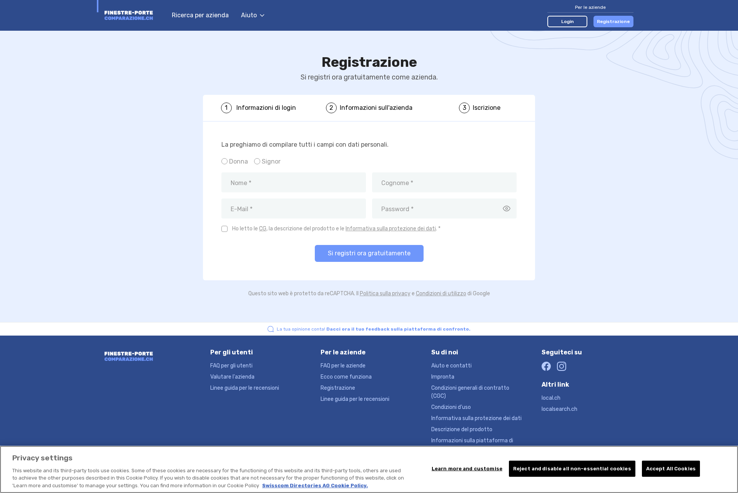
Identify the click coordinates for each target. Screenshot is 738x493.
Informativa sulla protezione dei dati (391, 228)
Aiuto (249, 15)
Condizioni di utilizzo (441, 293)
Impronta (442, 377)
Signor (271, 161)
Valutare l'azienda (232, 377)
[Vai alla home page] (134, 15)
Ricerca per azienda (200, 15)
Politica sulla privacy (385, 293)
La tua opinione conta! (373, 329)
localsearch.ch (559, 409)
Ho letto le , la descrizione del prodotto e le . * (336, 228)
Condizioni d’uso (451, 407)
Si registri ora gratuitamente (369, 253)
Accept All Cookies (671, 468)
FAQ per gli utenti (231, 365)
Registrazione (613, 21)
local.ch (551, 398)
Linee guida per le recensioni (244, 388)
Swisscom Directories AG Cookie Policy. (315, 485)
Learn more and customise (467, 468)
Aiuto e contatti (451, 365)
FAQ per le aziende (343, 365)
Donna (238, 161)
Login (567, 21)
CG (262, 228)
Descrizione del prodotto (461, 429)
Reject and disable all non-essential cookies (572, 468)
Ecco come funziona (346, 377)
